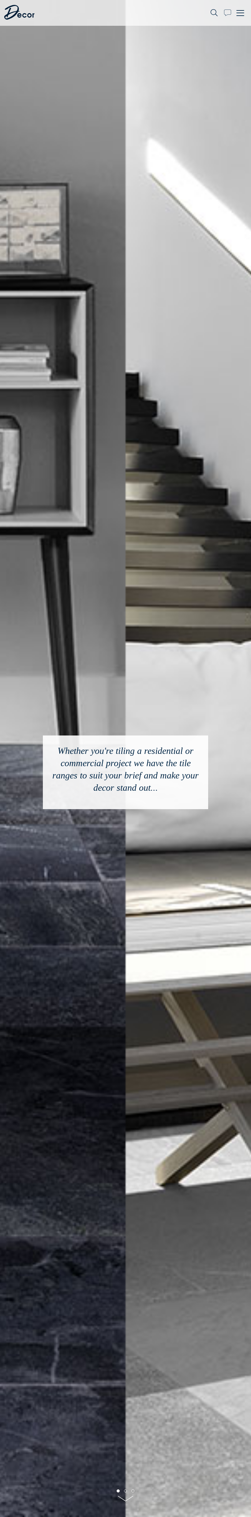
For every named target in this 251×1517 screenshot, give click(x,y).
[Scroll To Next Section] (125, 1500)
